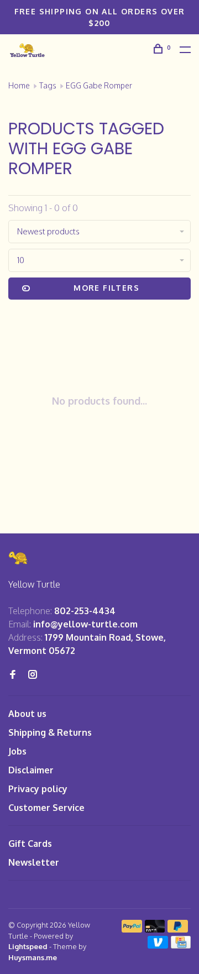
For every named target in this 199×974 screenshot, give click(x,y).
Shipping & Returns (50, 732)
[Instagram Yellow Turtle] (32, 674)
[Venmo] (158, 945)
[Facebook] (12, 674)
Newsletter (33, 862)
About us (27, 713)
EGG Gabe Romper (99, 85)
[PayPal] (132, 929)
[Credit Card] (181, 945)
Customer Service (46, 807)
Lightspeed (28, 946)
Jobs (17, 751)
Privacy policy (37, 788)
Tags (47, 85)
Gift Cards (30, 843)
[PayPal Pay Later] (177, 929)
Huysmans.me (32, 957)
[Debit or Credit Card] (155, 929)
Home (19, 85)
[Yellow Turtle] (18, 558)
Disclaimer (31, 770)
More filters (106, 287)
